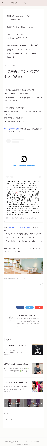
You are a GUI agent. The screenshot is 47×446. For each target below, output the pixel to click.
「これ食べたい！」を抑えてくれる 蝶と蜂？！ (21, 345)
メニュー (24, 3)
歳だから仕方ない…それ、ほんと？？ (17, 364)
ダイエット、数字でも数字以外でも (17, 382)
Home (4, 3)
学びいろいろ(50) (21, 278)
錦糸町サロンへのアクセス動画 (20, 227)
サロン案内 (14, 3)
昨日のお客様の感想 (11, 129)
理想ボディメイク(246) (10, 278)
